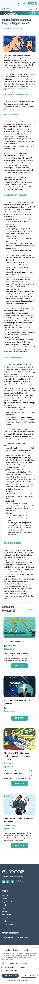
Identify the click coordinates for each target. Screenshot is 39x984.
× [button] (37, 947)
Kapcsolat (5, 918)
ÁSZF (3, 941)
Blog (3, 908)
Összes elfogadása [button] (10, 975)
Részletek (19, 666)
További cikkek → (32, 610)
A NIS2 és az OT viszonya (14, 642)
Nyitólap (5, 895)
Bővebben (12, 959)
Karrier (4, 912)
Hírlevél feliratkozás (9, 924)
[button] (20, 981)
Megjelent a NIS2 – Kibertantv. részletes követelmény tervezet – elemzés (17, 756)
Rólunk (4, 899)
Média (4, 905)
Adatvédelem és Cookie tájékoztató (15, 937)
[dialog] (19, 964)
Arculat (4, 921)
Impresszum (6, 944)
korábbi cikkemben (13, 55)
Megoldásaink (7, 902)
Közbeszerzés (7, 915)
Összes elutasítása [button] (28, 975)
